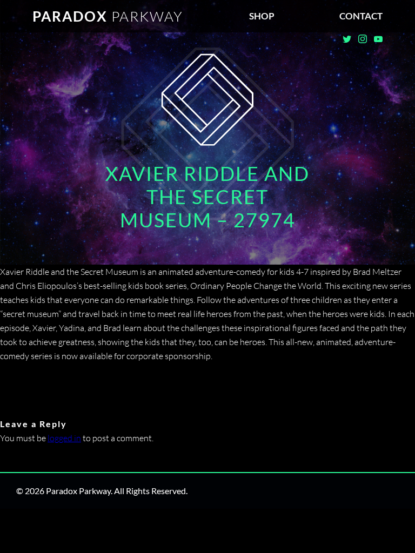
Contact (361, 16)
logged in (64, 438)
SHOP (262, 16)
